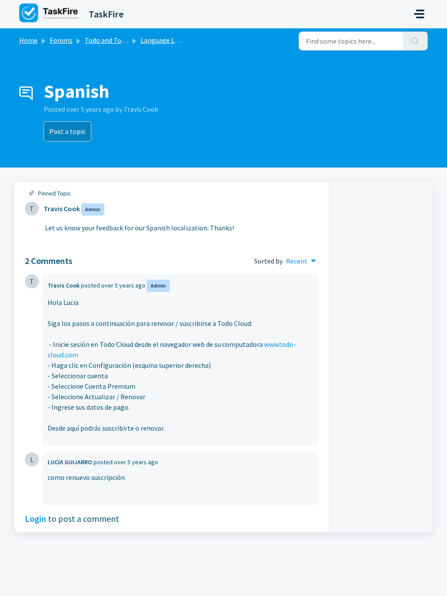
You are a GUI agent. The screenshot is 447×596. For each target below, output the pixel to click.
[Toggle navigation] (419, 14)
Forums (61, 40)
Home (28, 40)
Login (35, 518)
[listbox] (301, 261)
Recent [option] (296, 261)
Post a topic (67, 131)
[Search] (415, 41)
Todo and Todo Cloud (116, 40)
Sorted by (268, 261)
